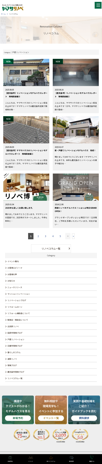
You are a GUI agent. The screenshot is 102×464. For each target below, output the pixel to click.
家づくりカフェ (51, 461)
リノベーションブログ (16, 300)
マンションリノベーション (18, 293)
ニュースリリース (14, 287)
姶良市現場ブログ (14, 332)
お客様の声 (12, 274)
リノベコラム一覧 (51, 248)
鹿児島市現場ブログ (15, 371)
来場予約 (10, 461)
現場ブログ (12, 365)
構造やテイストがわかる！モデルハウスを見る (18, 409)
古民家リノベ (13, 326)
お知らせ (11, 280)
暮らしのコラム (14, 352)
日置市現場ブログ (14, 345)
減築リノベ (12, 358)
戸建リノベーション (15, 339)
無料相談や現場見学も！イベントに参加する (51, 409)
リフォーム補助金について (18, 313)
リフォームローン (14, 306)
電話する (91, 461)
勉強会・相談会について (17, 319)
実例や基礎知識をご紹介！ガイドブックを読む (84, 409)
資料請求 (71, 461)
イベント (30, 461)
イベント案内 (13, 261)
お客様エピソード (14, 267)
